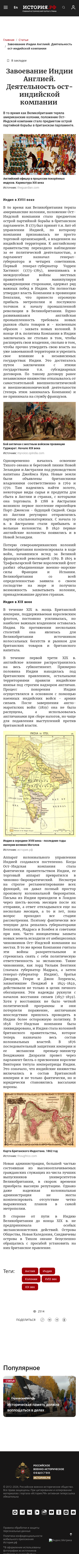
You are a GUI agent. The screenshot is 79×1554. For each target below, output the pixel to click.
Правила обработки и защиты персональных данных (21, 1529)
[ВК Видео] (36, 1512)
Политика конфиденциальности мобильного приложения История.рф (22, 1539)
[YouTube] (51, 1512)
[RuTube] (44, 1512)
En (16, 7)
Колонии (31, 1279)
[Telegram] (22, 1512)
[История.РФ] (39, 8)
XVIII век (51, 1279)
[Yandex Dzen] (66, 1512)
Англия (30, 1271)
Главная (8, 40)
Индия (47, 1271)
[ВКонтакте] (29, 1512)
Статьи (23, 40)
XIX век (30, 1287)
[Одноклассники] (58, 1512)
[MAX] (15, 1512)
